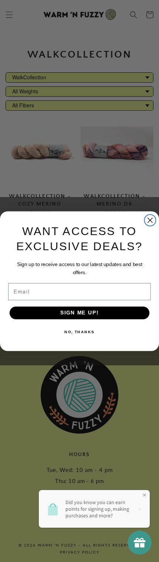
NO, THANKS (79, 332)
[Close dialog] (150, 220)
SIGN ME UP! (79, 313)
